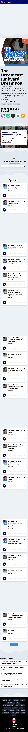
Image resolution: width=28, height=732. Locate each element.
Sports (13, 715)
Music (18, 702)
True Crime (11, 710)
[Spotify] (8, 115)
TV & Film (15, 707)
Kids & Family (11, 702)
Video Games (17, 104)
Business (23, 700)
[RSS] (22, 115)
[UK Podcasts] (14, 720)
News (17, 710)
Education (16, 700)
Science (23, 712)
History (4, 710)
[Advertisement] (14, 18)
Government (6, 712)
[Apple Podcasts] (3, 115)
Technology (7, 707)
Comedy (5, 700)
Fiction (21, 707)
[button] (26, 2)
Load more (14, 645)
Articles (17, 728)
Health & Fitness (15, 712)
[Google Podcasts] (17, 115)
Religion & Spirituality (8, 705)
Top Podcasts (11, 728)
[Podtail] (13, 115)
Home (5, 728)
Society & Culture (20, 705)
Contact (22, 728)
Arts (10, 700)
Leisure (3, 104)
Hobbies (9, 104)
